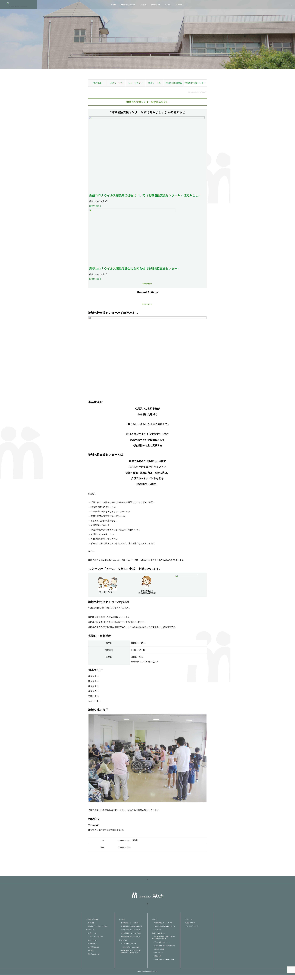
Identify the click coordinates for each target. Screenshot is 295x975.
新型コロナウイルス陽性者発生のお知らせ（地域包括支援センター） (134, 268)
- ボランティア (157, 952)
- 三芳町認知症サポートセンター (163, 959)
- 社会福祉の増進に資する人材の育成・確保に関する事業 (163, 937)
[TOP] (147, 879)
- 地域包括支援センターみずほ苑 (130, 936)
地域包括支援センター (195, 83)
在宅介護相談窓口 (174, 83)
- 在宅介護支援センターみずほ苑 (130, 933)
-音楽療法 (89, 950)
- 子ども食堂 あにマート (161, 942)
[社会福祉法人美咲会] (18, 4)
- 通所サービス (91, 940)
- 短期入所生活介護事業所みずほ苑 (130, 926)
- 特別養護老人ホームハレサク (162, 923)
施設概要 (97, 83)
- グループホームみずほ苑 (127, 943)
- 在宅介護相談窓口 (92, 947)
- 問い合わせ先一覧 (92, 954)
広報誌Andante (190, 923)
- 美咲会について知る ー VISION (96, 926)
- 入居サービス (91, 933)
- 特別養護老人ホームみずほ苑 (129, 923)
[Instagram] (147, 904)
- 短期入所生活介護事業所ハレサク (163, 926)
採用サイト (180, 5)
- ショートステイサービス (94, 936)
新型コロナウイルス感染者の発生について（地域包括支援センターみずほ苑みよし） (145, 195)
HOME (113, 5)
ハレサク (168, 5)
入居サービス (116, 83)
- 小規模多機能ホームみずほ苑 (129, 947)
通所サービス (154, 83)
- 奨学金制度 (156, 956)
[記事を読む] (95, 206)
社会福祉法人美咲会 (127, 5)
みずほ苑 (143, 5)
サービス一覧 (90, 929)
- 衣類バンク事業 (158, 949)
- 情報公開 (90, 923)
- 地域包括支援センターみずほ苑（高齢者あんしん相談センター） (130, 951)
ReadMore (147, 284)
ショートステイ (135, 83)
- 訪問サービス (91, 943)
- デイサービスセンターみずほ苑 (130, 929)
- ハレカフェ (156, 929)
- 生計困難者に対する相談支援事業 (163, 945)
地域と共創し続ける (158, 933)
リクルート (188, 919)
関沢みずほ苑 (155, 5)
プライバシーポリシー (192, 926)
